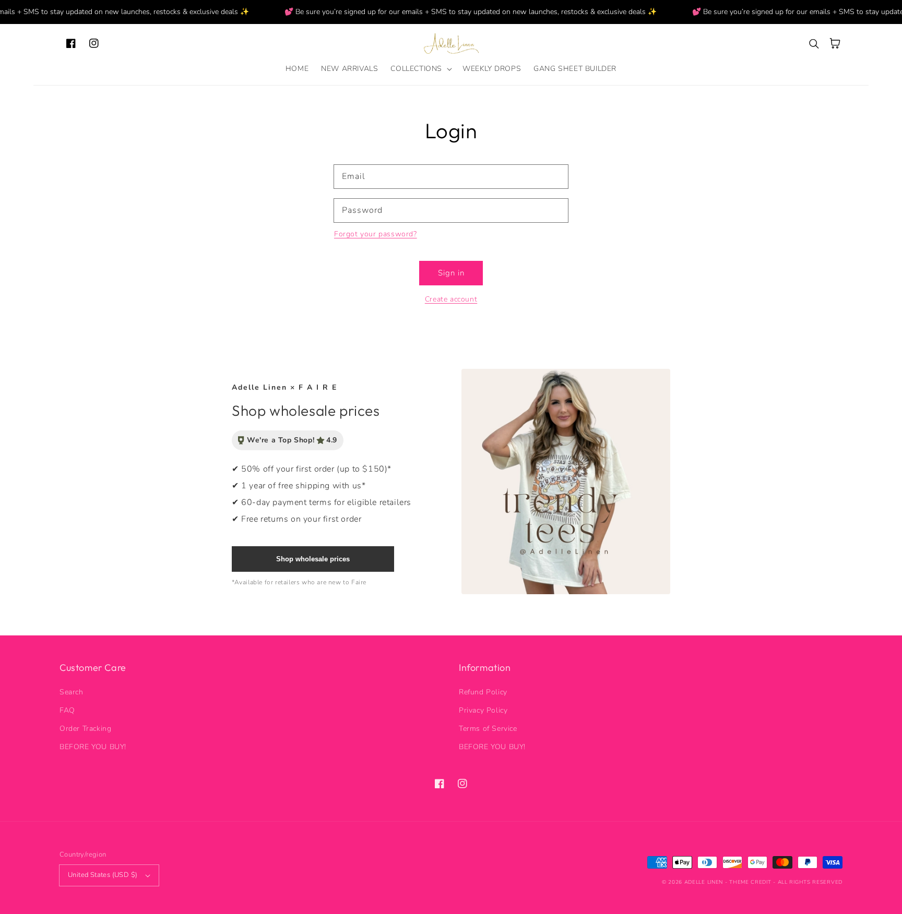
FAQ (67, 710)
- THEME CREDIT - (751, 882)
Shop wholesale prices (313, 559)
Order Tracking (85, 728)
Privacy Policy (483, 710)
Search (72, 692)
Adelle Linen (703, 882)
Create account (451, 299)
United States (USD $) (102, 875)
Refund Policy (483, 692)
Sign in (451, 273)
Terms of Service (488, 728)
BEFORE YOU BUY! (93, 747)
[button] (420, 69)
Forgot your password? (375, 234)
